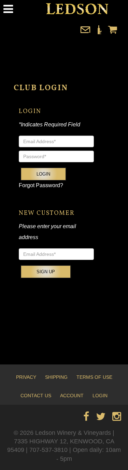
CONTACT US (35, 395)
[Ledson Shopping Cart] (113, 33)
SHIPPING (56, 377)
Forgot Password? (41, 185)
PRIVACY (26, 377)
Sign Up (46, 271)
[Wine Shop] (99, 33)
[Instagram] (116, 418)
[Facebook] (86, 418)
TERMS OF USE (94, 377)
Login (43, 174)
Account (72, 395)
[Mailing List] (85, 33)
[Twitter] (100, 418)
